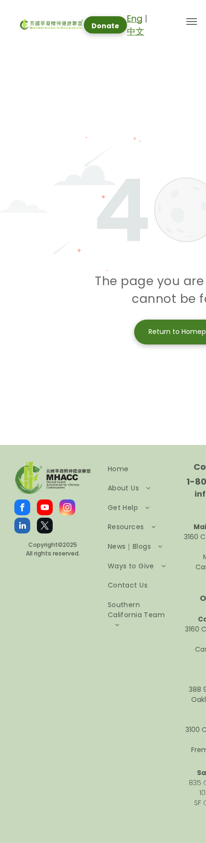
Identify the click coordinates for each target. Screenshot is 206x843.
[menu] (191, 21)
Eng (134, 18)
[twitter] (45, 527)
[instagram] (67, 508)
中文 (135, 31)
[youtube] (45, 508)
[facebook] (22, 508)
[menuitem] (140, 469)
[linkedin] (22, 527)
